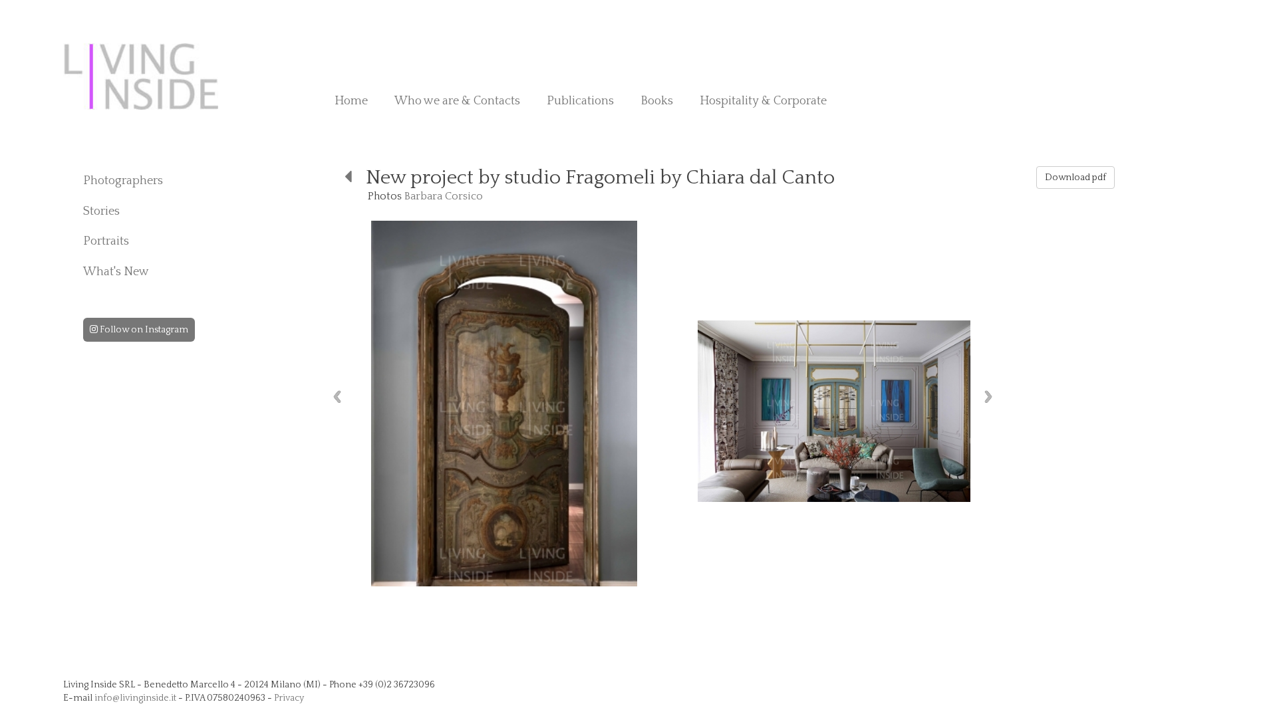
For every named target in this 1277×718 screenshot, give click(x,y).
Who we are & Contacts (457, 101)
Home (351, 101)
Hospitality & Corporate (763, 101)
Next (988, 396)
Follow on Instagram (143, 329)
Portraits (106, 241)
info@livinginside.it (135, 698)
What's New (116, 272)
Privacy (289, 698)
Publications (580, 101)
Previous (337, 396)
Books (656, 101)
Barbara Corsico (443, 196)
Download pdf (1075, 177)
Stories (101, 211)
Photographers (123, 180)
